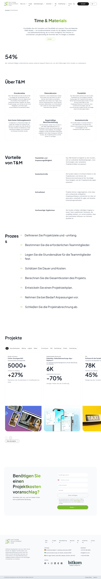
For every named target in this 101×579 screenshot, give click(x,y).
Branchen (72, 541)
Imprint (95, 577)
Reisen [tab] (35, 348)
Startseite (7, 10)
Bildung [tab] (24, 348)
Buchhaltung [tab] (57, 348)
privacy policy (77, 500)
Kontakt (83, 3)
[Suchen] (74, 4)
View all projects (11, 441)
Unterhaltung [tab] (72, 348)
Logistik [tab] (30, 348)
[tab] (39, 347)
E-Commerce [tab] (44, 348)
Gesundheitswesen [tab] (15, 348)
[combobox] (58, 480)
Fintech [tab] (65, 348)
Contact (70, 4)
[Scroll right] (10, 437)
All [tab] (7, 348)
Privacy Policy (88, 577)
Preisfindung (85, 541)
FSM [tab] (51, 348)
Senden (72, 507)
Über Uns (46, 541)
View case (33, 428)
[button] (23, 3)
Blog (56, 4)
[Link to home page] (18, 541)
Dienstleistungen (63, 541)
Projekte (30, 4)
